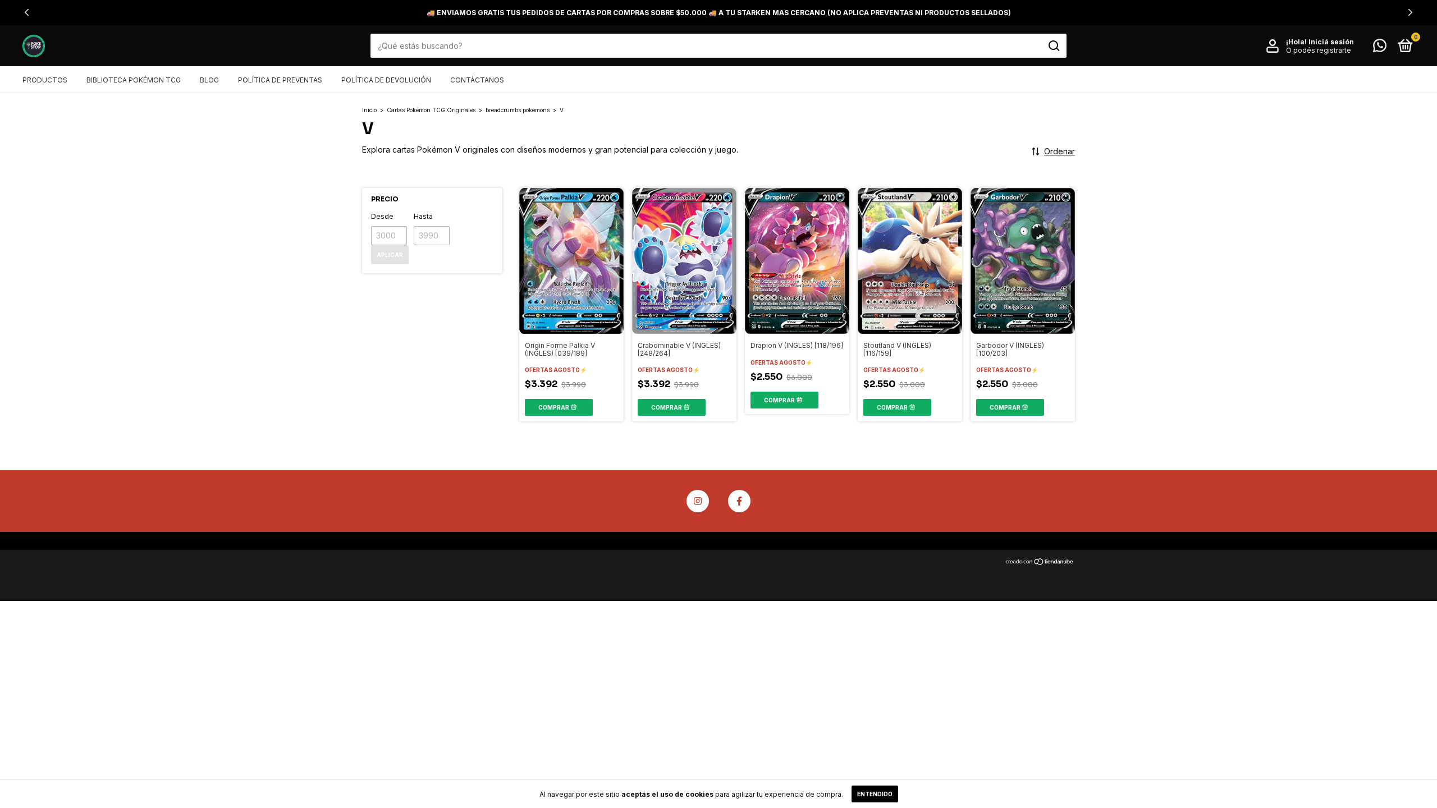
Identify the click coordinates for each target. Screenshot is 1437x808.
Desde (382, 216)
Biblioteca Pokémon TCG (133, 80)
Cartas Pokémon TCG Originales (431, 110)
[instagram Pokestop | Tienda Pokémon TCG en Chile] (698, 501)
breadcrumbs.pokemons (518, 110)
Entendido (875, 794)
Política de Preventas (280, 80)
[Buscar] (1053, 46)
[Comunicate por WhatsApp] (1379, 48)
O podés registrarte (1318, 50)
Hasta (423, 216)
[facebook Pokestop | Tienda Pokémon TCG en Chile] (739, 501)
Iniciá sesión (1331, 42)
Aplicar (390, 254)
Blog (209, 80)
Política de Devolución (386, 80)
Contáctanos (477, 80)
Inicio (369, 110)
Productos (44, 80)
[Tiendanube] (1040, 562)
